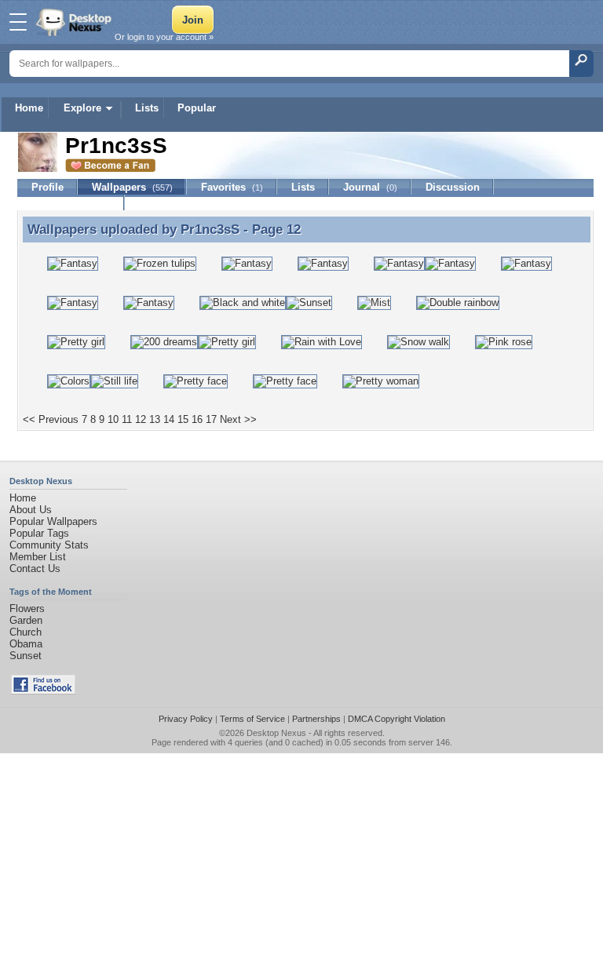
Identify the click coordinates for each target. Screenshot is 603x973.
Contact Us (34, 568)
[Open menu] (18, 22)
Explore (82, 108)
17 (211, 419)
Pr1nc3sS (210, 229)
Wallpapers (132, 187)
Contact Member (71, 203)
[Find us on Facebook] (43, 691)
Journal (370, 187)
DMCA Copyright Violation (396, 718)
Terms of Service (252, 718)
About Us (30, 510)
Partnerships (316, 718)
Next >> (238, 419)
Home (29, 108)
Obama (25, 644)
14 (168, 419)
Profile (47, 187)
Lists (147, 108)
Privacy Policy (186, 718)
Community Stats (49, 545)
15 (182, 419)
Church (25, 632)
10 (113, 419)
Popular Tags (39, 533)
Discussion (453, 187)
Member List (37, 557)
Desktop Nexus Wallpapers (75, 22)
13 (154, 419)
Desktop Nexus (276, 733)
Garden (25, 620)
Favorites (232, 187)
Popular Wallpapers (53, 521)
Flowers (27, 608)
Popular (196, 108)
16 (197, 419)
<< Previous (51, 419)
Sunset (25, 655)
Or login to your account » (164, 37)
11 (127, 419)
